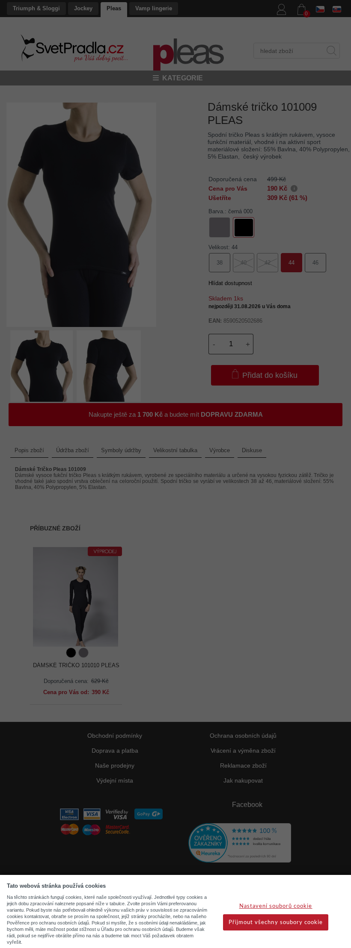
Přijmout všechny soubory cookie (276, 922)
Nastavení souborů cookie (275, 906)
